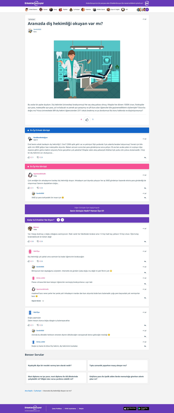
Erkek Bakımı (33, 9)
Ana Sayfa (28, 391)
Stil (126, 9)
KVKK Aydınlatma (70, 408)
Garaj (55, 9)
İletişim (81, 408)
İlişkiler (65, 9)
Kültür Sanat (101, 9)
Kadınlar (88, 9)
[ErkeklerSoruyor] (35, 408)
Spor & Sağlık (115, 9)
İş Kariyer (76, 9)
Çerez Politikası (57, 408)
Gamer (45, 9)
